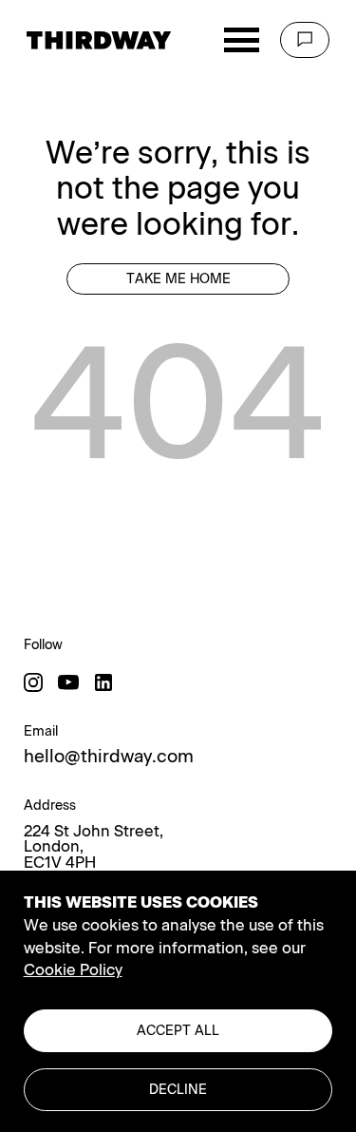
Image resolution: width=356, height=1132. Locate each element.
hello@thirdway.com (109, 757)
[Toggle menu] (241, 40)
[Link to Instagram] (33, 682)
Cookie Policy (73, 969)
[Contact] (304, 40)
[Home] (99, 40)
